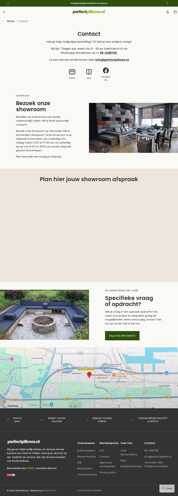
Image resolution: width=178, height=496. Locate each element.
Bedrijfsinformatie (131, 466)
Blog (123, 460)
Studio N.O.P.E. (49, 490)
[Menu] (4, 12)
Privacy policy (107, 472)
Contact (104, 456)
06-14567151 (151, 450)
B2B (79, 462)
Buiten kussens (86, 450)
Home (10, 21)
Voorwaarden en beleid (89, 490)
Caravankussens (87, 474)
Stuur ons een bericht (122, 335)
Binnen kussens (86, 456)
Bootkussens (84, 468)
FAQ (101, 450)
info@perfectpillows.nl (157, 456)
